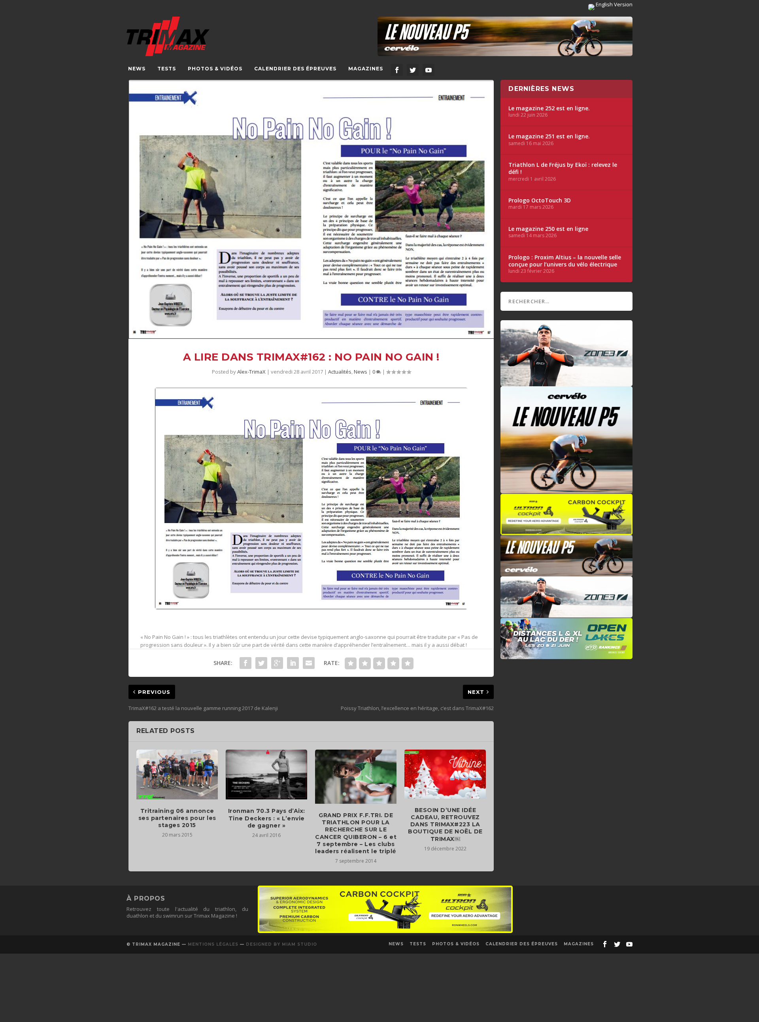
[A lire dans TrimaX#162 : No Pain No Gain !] (311, 209)
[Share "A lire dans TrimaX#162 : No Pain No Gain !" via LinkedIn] (293, 663)
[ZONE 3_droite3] (566, 613)
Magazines (365, 69)
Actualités (339, 371)
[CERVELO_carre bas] (566, 489)
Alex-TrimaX (251, 371)
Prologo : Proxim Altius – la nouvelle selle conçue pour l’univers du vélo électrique (564, 261)
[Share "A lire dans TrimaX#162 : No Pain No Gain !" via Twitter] (261, 663)
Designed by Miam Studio (281, 944)
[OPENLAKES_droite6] (566, 655)
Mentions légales (213, 944)
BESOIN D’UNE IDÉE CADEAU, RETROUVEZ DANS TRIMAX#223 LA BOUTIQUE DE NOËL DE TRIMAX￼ (445, 825)
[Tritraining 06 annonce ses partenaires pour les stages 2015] (177, 774)
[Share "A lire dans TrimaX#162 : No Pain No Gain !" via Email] (309, 663)
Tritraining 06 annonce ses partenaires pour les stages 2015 (177, 818)
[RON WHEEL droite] (566, 531)
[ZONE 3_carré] (566, 382)
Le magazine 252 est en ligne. (549, 108)
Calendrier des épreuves (295, 69)
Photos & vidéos (215, 69)
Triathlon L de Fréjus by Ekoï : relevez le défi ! (562, 168)
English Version (613, 4)
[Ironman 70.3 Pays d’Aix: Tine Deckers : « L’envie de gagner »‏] (266, 774)
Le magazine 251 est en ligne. (549, 136)
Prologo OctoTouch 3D (539, 200)
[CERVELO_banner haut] (505, 36)
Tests (166, 69)
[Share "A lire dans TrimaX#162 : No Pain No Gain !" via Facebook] (245, 663)
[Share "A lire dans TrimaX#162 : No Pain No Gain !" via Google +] (277, 663)
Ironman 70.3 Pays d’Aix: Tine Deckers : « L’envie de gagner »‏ (266, 818)
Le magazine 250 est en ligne (548, 228)
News (136, 69)
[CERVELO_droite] (566, 572)
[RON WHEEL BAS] (385, 931)
